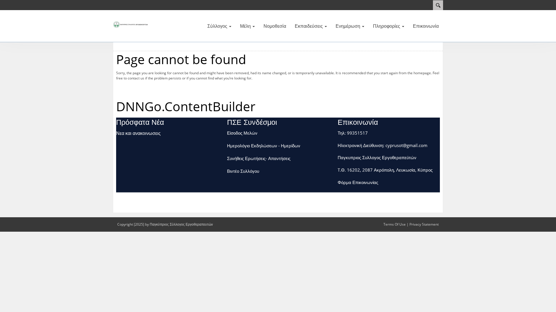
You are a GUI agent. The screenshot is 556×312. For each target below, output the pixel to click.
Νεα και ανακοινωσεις (138, 133)
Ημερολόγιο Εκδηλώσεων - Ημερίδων (263, 145)
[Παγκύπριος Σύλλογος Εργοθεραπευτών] (130, 24)
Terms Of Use (394, 224)
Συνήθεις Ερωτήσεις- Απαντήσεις (258, 158)
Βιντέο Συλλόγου (243, 171)
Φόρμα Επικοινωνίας (358, 182)
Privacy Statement (424, 224)
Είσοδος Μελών (242, 133)
